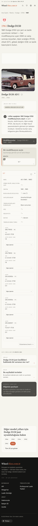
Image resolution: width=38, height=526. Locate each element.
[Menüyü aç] (35, 5)
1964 (19, 439)
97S (15, 276)
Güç (4, 209)
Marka (12, 13)
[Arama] (22, 5)
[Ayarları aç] (30, 5)
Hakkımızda (5, 500)
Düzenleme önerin (26, 344)
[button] (19, 141)
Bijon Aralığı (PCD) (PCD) (11, 193)
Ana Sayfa (4, 13)
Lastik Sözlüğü (6, 493)
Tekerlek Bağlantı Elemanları (9, 204)
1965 (13, 439)
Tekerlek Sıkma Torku (10, 222)
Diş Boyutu (6, 213)
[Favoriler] (26, 5)
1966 (6, 439)
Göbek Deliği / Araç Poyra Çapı (11, 184)
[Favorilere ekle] (21, 94)
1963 (25, 439)
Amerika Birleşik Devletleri (14, 107)
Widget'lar (5, 490)
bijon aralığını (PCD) (26, 39)
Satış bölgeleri (8, 197)
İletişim (3, 504)
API (2, 486)
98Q (14, 229)
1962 (6, 443)
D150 (22, 13)
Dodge (17, 13)
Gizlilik (3, 507)
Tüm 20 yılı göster (11, 448)
